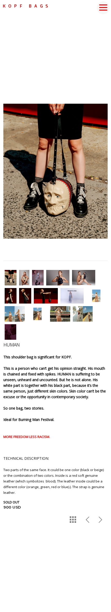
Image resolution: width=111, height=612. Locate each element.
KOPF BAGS (27, 6)
